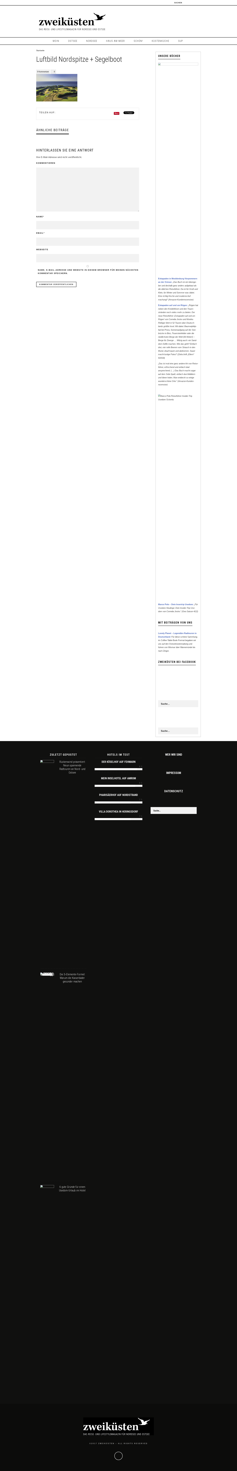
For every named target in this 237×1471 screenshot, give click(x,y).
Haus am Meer (115, 40)
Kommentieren (45, 163)
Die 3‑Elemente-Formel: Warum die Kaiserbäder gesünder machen (72, 978)
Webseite (42, 249)
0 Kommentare (43, 72)
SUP (180, 40)
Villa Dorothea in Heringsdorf (118, 811)
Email (40, 233)
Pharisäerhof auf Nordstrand (118, 795)
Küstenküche (160, 40)
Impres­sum (173, 773)
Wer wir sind (173, 754)
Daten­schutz (173, 791)
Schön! (138, 40)
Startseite (40, 50)
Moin (56, 40)
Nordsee (91, 40)
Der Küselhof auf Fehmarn (119, 761)
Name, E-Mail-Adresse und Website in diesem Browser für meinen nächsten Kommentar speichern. (88, 271)
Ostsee (72, 40)
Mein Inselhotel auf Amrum (118, 778)
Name (40, 217)
